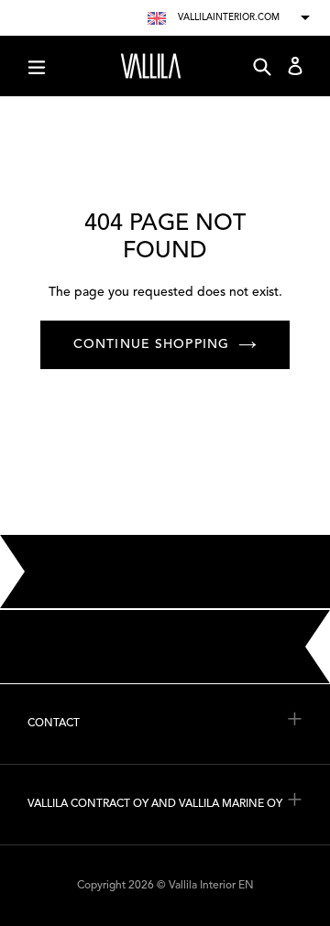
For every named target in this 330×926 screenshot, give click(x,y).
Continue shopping (151, 344)
